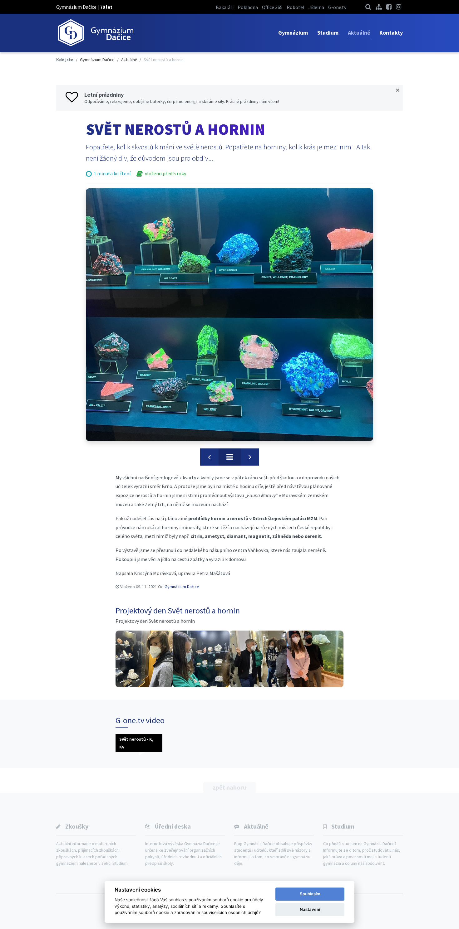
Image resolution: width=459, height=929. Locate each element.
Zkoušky (76, 826)
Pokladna (248, 7)
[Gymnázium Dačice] (95, 33)
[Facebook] (389, 6)
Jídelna (316, 7)
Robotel (295, 7)
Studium (327, 32)
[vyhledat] (368, 6)
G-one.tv (337, 7)
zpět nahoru (229, 787)
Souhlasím (310, 893)
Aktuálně (359, 32)
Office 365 (272, 7)
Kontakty (391, 32)
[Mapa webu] (378, 6)
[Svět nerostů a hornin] (229, 314)
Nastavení (310, 909)
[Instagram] (398, 6)
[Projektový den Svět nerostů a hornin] (144, 659)
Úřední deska (173, 826)
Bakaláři (225, 7)
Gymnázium (293, 32)
